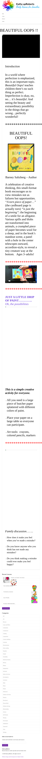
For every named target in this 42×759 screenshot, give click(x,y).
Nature (4, 688)
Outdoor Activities (7, 694)
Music (4, 685)
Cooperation (5, 636)
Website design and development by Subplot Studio (13, 756)
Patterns (4, 697)
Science (4, 711)
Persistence (5, 700)
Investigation (6, 677)
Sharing (4, 717)
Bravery (4, 621)
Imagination (5, 668)
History (4, 662)
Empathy (5, 650)
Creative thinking (6, 639)
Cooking (5, 633)
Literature (5, 680)
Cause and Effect (6, 624)
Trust (4, 729)
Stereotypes (5, 720)
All (3, 616)
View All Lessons (6, 608)
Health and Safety (6, 659)
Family (4, 653)
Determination (6, 645)
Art (3, 619)
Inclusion (5, 671)
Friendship (5, 656)
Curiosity (5, 642)
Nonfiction (5, 691)
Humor (4, 665)
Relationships (6, 709)
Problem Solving (6, 706)
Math (4, 682)
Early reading (6, 648)
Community (5, 627)
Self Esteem (5, 714)
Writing (4, 732)
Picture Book (5, 703)
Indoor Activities (6, 674)
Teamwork (5, 726)
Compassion (5, 630)
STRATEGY (5, 723)
